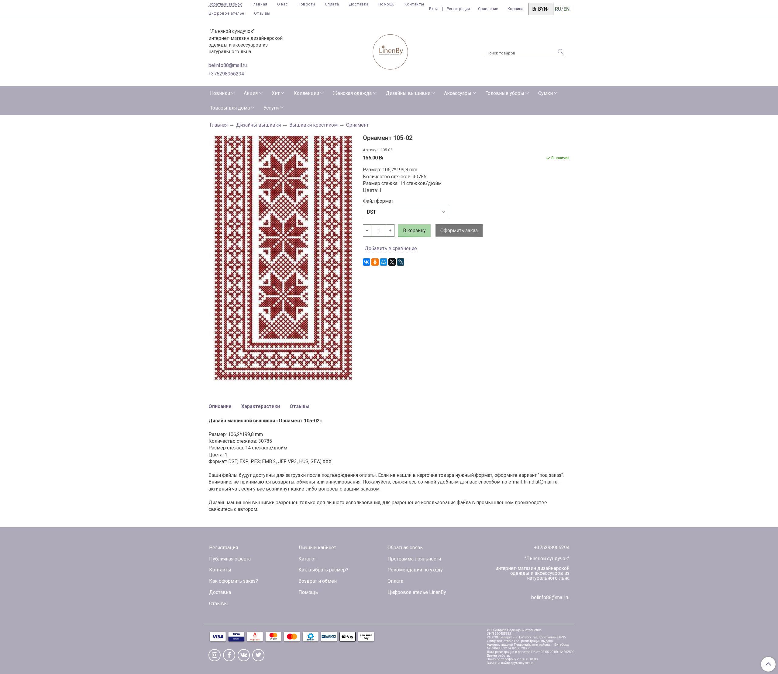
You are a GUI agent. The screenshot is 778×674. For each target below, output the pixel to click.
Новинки (220, 93)
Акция (251, 93)
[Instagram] (214, 655)
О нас (282, 4)
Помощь (386, 4)
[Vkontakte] (244, 655)
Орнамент (357, 125)
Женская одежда (352, 93)
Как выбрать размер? (323, 570)
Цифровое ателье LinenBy (416, 592)
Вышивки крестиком (313, 125)
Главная (259, 4)
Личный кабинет (317, 547)
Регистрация (223, 547)
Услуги (271, 108)
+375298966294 (226, 74)
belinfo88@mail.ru (227, 65)
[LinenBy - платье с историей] (390, 51)
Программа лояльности (414, 559)
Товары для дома (230, 108)
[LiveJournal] (400, 262)
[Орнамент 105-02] (283, 257)
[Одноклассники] (375, 262)
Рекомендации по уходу (415, 570)
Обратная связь (405, 547)
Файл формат (378, 201)
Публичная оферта (230, 559)
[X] (392, 262)
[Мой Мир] (383, 262)
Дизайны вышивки (408, 93)
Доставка (359, 4)
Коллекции (306, 93)
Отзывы (262, 13)
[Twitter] (258, 655)
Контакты (414, 4)
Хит (276, 93)
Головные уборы (504, 93)
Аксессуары (457, 93)
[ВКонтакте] (366, 262)
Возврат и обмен (317, 581)
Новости (306, 4)
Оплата (332, 4)
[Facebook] (229, 655)
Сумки (545, 93)
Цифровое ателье (226, 13)
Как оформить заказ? (233, 581)
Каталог (307, 559)
